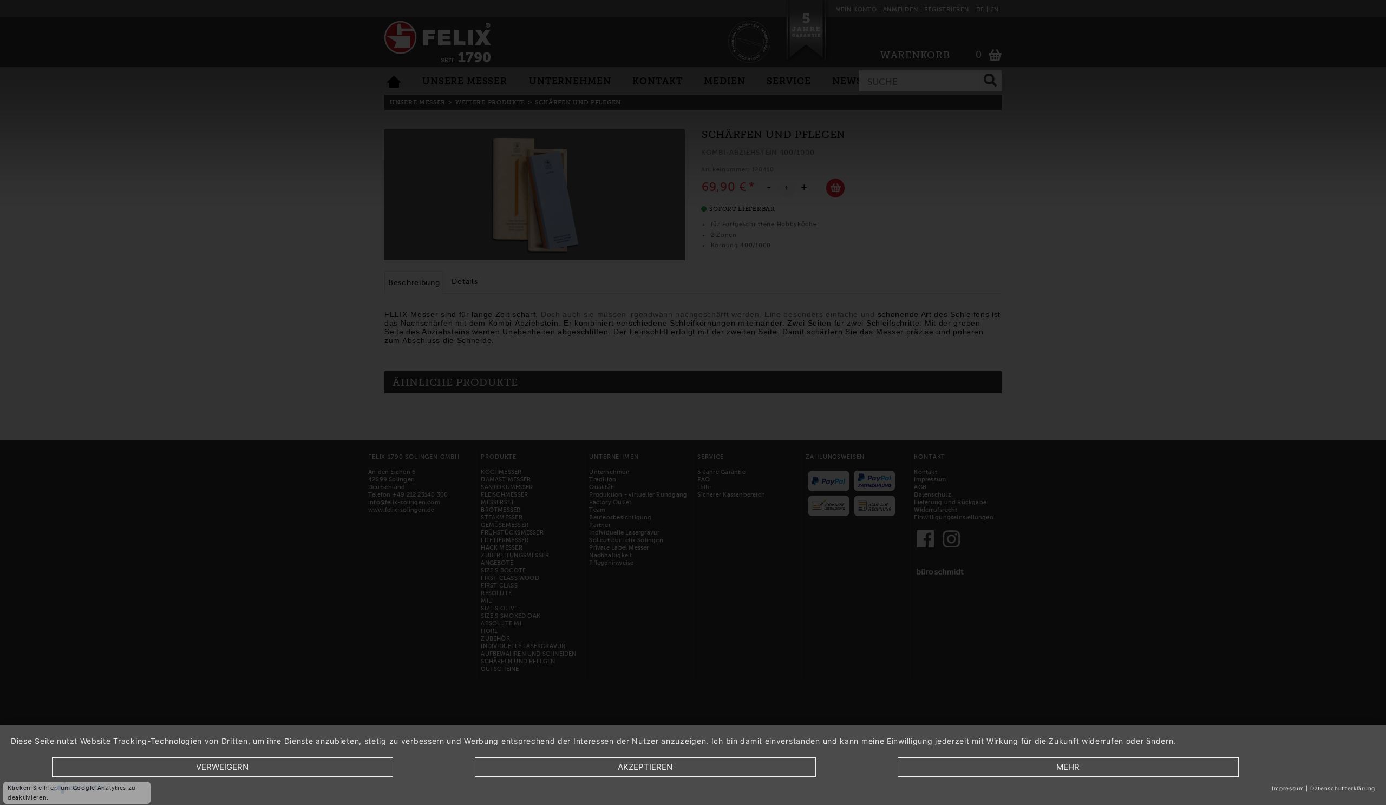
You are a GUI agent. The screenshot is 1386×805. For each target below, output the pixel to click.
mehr (1068, 767)
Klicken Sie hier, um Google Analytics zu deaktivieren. (72, 792)
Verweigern (222, 767)
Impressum (1288, 788)
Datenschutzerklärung (1342, 788)
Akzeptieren (645, 767)
